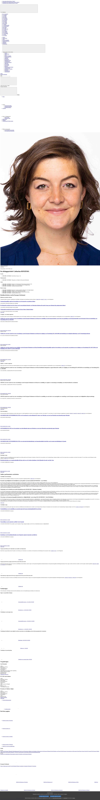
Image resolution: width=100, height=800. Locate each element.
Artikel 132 (71, 413)
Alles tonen (2, 312)
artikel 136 (75, 413)
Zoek (1, 75)
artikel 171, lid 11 (44, 299)
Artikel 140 (94, 563)
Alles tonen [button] (2, 698)
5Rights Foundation (3, 697)
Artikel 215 (72, 316)
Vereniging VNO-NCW (4, 674)
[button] (51, 101)
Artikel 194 (32, 478)
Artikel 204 (38, 299)
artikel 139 (79, 413)
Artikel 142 (6, 458)
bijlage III (81, 506)
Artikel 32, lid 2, (53, 550)
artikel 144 (83, 413)
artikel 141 (70, 577)
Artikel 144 (78, 506)
